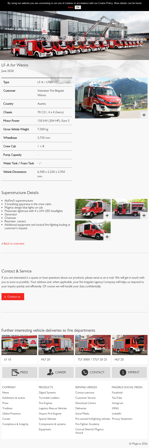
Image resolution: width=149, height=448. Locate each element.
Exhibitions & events (13, 397)
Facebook (117, 392)
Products (46, 387)
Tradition (7, 408)
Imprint (133, 372)
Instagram (117, 403)
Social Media (82, 413)
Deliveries (80, 408)
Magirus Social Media (127, 387)
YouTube (117, 397)
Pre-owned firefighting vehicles (92, 418)
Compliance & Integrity (15, 424)
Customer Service (85, 397)
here (70, 7)
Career (60, 372)
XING (115, 408)
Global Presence (11, 413)
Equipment (45, 429)
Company (9, 387)
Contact (97, 372)
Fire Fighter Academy (87, 424)
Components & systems (52, 424)
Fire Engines (45, 403)
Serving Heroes (86, 387)
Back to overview (13, 243)
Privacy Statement (122, 418)
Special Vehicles (47, 418)
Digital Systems (47, 392)
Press (24, 372)
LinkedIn (116, 413)
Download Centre (85, 403)
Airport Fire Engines (50, 413)
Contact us (13, 296)
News (5, 392)
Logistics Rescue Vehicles (53, 408)
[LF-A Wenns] (111, 98)
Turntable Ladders (49, 397)
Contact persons (84, 392)
